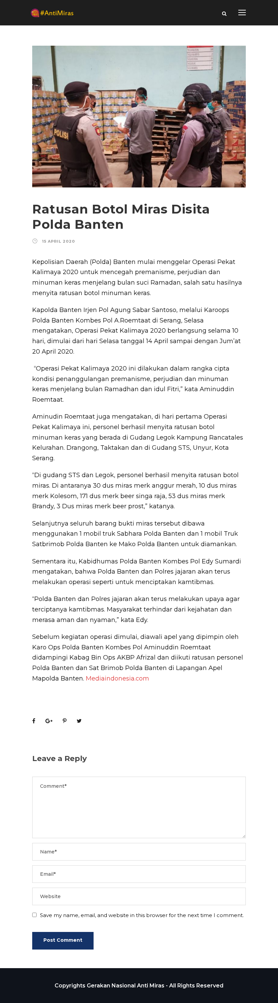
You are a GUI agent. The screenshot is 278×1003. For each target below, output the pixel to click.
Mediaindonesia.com (117, 678)
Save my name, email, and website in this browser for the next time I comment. (142, 915)
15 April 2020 (58, 241)
